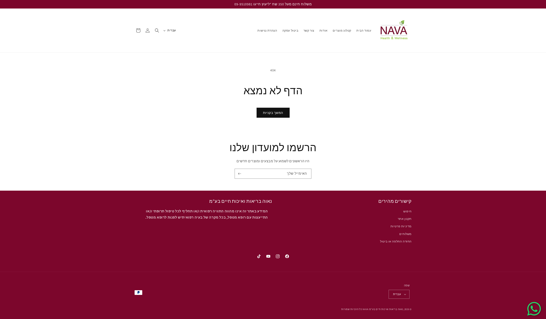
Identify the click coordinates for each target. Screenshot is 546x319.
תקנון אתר (405, 219)
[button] (157, 30)
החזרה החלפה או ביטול (396, 241)
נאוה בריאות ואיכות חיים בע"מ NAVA (383, 309)
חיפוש (407, 211)
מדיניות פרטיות (401, 226)
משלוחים (405, 234)
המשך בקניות (273, 113)
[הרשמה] (239, 174)
